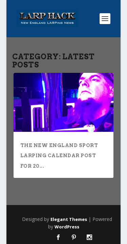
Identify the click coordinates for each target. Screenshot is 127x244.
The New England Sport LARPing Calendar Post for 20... (59, 156)
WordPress (67, 227)
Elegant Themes (68, 219)
